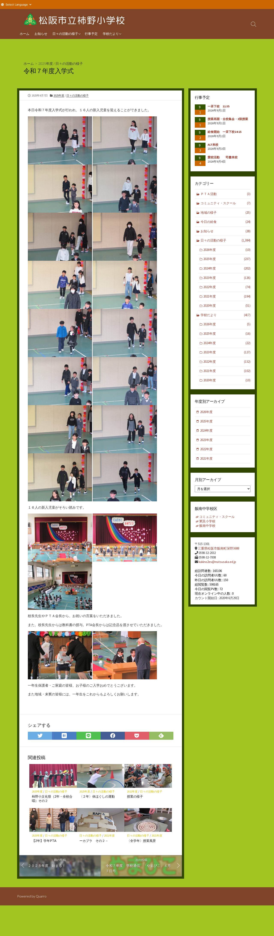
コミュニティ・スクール (225, 203)
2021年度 (109, 835)
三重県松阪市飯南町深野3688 (218, 548)
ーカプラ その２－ (93, 841)
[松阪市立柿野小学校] (74, 18)
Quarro (41, 896)
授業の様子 (135, 796)
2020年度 (226, 306)
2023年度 (226, 278)
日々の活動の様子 (65, 34)
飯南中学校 (207, 526)
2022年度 (132, 791)
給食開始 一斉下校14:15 (224, 132)
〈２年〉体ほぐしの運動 (97, 796)
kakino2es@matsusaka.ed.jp (217, 562)
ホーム (24, 34)
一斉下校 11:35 (218, 106)
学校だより (111, 34)
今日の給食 (225, 222)
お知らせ (40, 34)
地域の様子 (225, 212)
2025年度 (45, 63)
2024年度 (226, 268)
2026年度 (226, 250)
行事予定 (91, 34)
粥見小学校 (207, 521)
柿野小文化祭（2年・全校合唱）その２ (52, 798)
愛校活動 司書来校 (223, 157)
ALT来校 (213, 145)
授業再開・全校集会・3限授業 (228, 119)
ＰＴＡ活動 (225, 194)
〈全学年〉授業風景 (141, 841)
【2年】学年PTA (44, 841)
